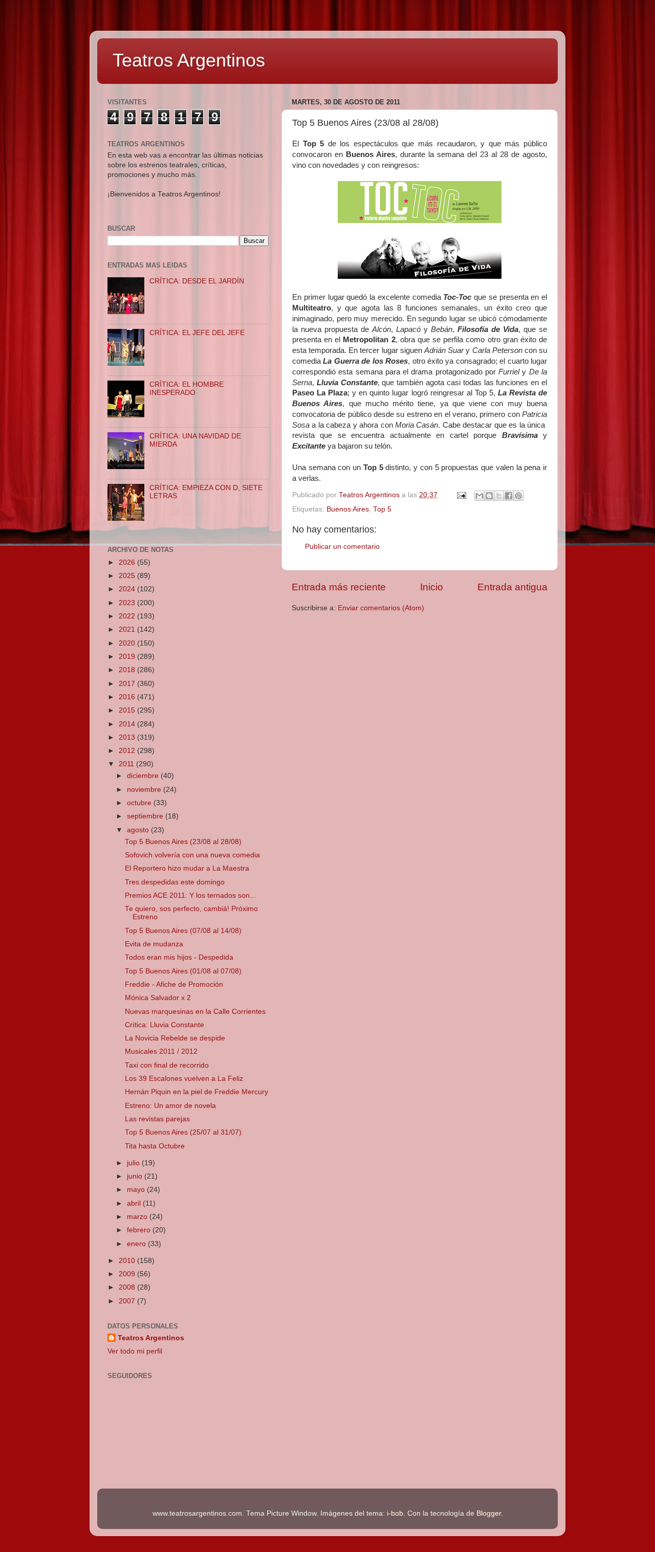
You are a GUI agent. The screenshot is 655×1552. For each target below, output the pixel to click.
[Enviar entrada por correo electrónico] (460, 495)
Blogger (488, 1513)
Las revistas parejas (157, 1119)
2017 (128, 684)
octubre (140, 803)
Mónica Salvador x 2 (158, 998)
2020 (128, 643)
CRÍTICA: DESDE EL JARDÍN (196, 281)
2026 (128, 562)
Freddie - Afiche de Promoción (174, 984)
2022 (128, 616)
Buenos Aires (347, 509)
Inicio (431, 587)
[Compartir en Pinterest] (518, 496)
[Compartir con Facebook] (509, 496)
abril (135, 1203)
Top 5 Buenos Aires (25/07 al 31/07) (183, 1132)
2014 (128, 724)
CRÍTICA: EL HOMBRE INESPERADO (186, 388)
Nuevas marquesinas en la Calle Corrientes (195, 1011)
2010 (128, 1261)
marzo (138, 1217)
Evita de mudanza (154, 944)
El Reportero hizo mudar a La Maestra (187, 868)
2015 (128, 710)
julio (134, 1163)
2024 (128, 589)
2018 (128, 670)
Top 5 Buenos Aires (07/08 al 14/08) (183, 931)
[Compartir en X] (499, 496)
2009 (128, 1274)
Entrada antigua (512, 587)
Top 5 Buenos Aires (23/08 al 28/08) (183, 842)
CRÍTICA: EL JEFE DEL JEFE (197, 333)
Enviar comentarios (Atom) (381, 608)
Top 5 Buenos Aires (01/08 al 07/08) (183, 971)
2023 (128, 603)
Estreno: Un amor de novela (170, 1106)
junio (135, 1176)
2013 (128, 737)
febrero (139, 1230)
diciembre (144, 776)
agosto (139, 830)
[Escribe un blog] (489, 496)
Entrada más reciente (339, 587)
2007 (128, 1301)
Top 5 (382, 509)
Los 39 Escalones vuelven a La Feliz (184, 1078)
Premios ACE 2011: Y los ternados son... (190, 895)
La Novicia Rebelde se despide (175, 1038)
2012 (128, 751)
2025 (128, 576)
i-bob (395, 1513)
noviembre (145, 789)
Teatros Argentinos (189, 60)
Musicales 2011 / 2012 (161, 1051)
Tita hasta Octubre (155, 1146)
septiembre (146, 816)
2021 (128, 629)
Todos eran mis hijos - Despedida (179, 957)
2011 (127, 764)
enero (137, 1244)
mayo (137, 1189)
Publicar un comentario (342, 546)
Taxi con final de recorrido (167, 1065)
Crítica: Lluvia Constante (164, 1025)
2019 (128, 656)
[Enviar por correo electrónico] (479, 496)
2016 (128, 697)
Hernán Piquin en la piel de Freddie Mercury (196, 1092)
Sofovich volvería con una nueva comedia (192, 855)
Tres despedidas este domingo (175, 882)
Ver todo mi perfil (134, 1351)
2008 (128, 1287)
